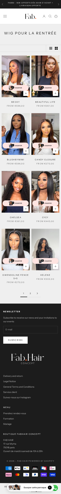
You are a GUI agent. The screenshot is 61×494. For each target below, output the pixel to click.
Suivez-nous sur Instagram (17, 397)
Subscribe (15, 340)
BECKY (15, 102)
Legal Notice (9, 381)
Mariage (7, 424)
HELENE (45, 275)
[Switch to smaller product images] (56, 48)
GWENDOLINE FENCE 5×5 (15, 276)
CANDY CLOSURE (45, 159)
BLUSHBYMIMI (15, 159)
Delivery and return (13, 376)
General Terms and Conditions (18, 386)
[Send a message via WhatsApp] (54, 488)
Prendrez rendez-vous (14, 413)
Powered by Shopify (41, 461)
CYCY (45, 217)
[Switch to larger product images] (50, 48)
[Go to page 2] (37, 293)
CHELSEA (15, 217)
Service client (10, 392)
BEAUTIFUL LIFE (45, 102)
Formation (8, 418)
